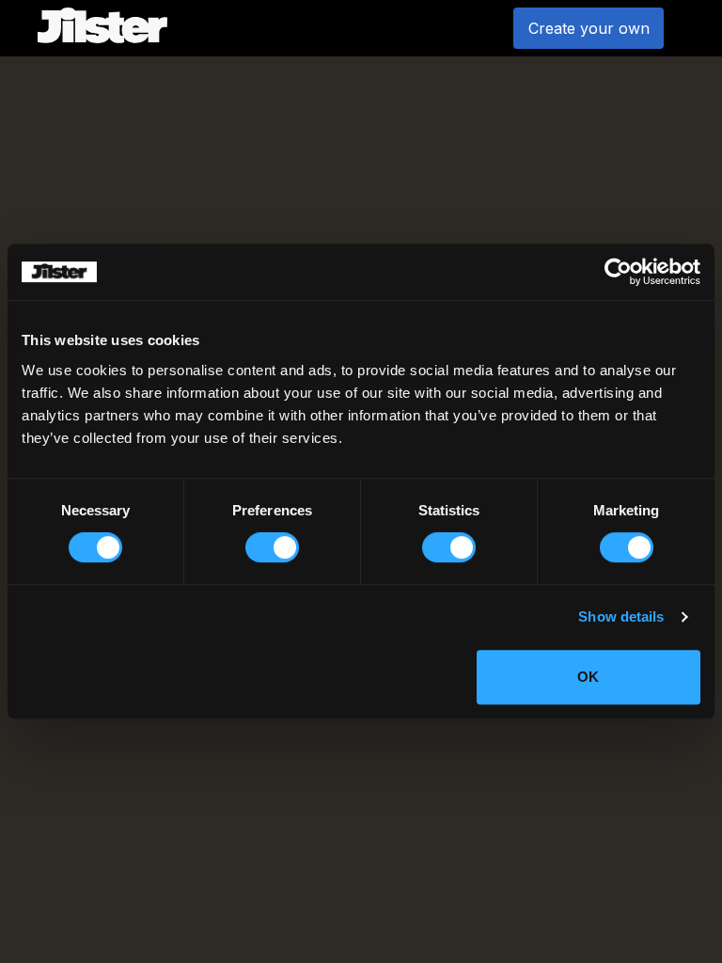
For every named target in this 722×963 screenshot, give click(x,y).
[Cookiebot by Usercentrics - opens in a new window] (618, 272)
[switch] (272, 547)
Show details (621, 616)
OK (588, 677)
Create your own (589, 28)
